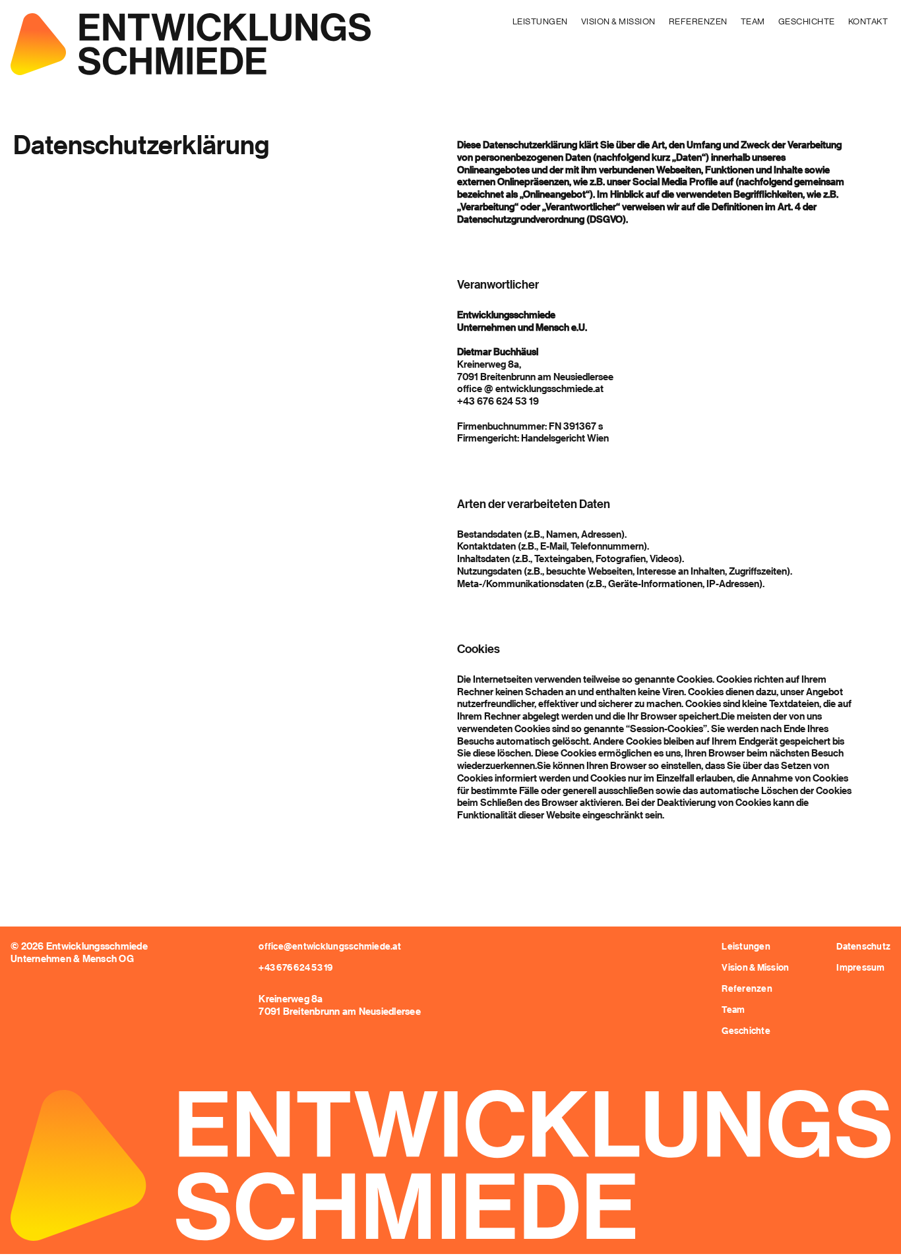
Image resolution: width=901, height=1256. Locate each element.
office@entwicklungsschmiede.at (330, 946)
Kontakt (868, 20)
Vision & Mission (618, 20)
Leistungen (540, 20)
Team (753, 20)
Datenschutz (863, 946)
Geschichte (806, 20)
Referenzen (698, 20)
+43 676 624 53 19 (295, 967)
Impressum (860, 967)
